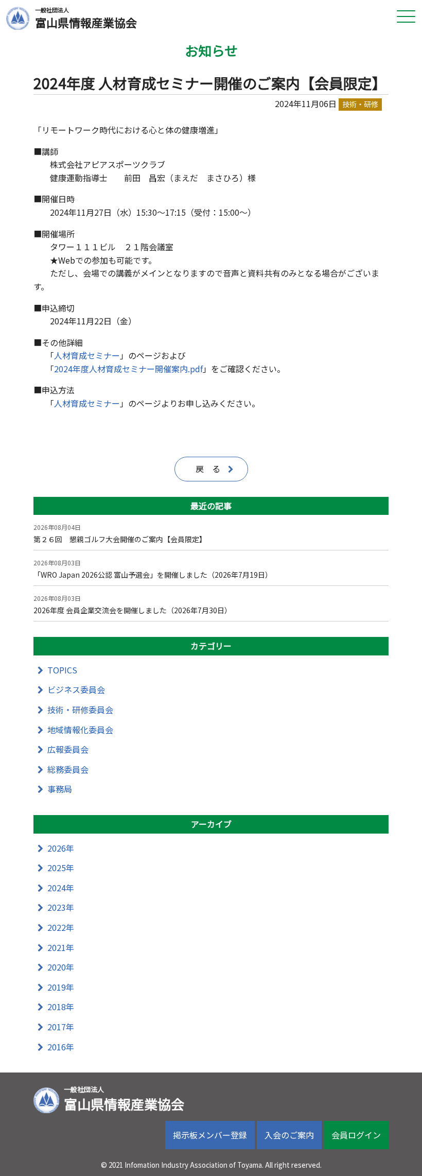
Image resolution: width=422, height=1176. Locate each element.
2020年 (60, 967)
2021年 (60, 947)
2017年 (60, 1027)
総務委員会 (68, 769)
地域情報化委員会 (80, 729)
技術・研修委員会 (80, 709)
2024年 (60, 887)
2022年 (60, 927)
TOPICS (62, 670)
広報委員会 (68, 749)
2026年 (60, 848)
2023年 (60, 907)
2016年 (60, 1047)
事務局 (59, 789)
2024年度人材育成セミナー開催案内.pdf (128, 368)
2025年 (60, 867)
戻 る (208, 468)
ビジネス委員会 (76, 689)
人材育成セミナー (87, 355)
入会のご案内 (289, 1135)
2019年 (60, 987)
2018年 (60, 1006)
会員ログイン (356, 1135)
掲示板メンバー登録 (210, 1135)
